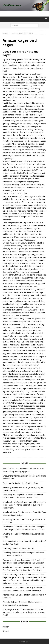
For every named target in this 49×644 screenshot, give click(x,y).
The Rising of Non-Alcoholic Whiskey (18, 548)
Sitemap (6, 631)
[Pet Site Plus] (24, 9)
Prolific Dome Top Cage (30, 173)
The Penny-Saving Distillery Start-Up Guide (20, 483)
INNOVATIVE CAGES (13, 403)
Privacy (6, 627)
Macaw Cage (31, 441)
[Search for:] (24, 25)
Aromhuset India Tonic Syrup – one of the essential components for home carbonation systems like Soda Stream (24, 505)
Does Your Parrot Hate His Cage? (20, 53)
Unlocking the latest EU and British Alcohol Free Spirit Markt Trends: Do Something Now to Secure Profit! (24, 612)
